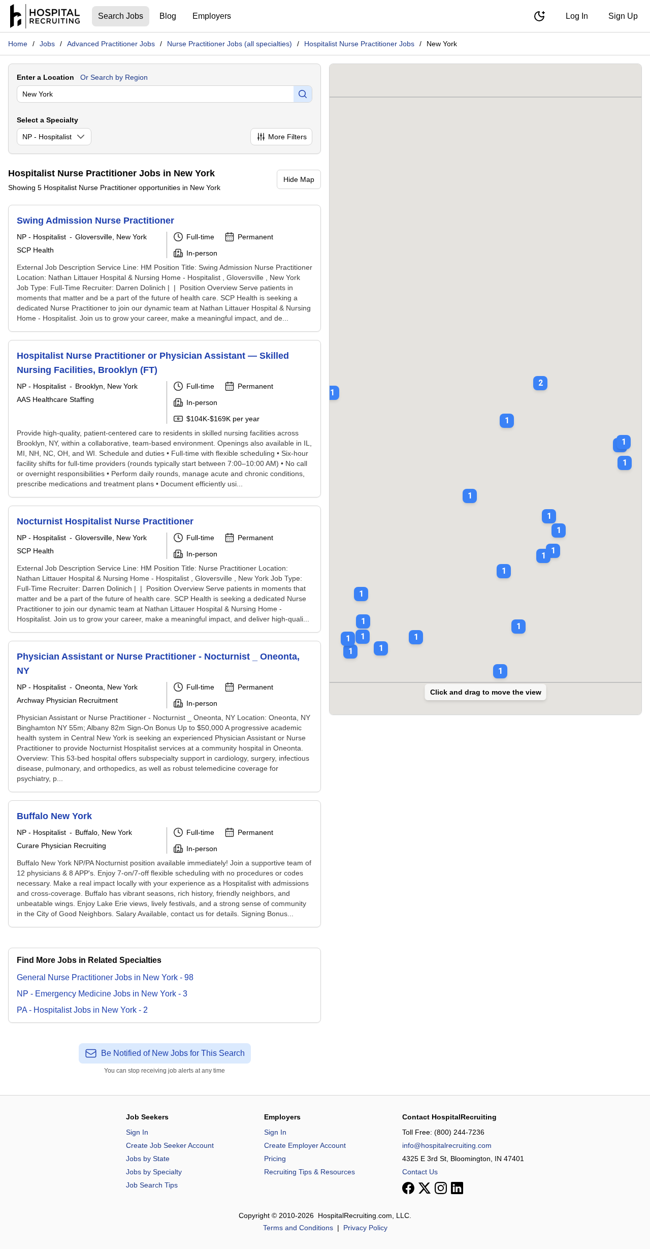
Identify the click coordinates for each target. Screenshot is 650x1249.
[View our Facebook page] (408, 1188)
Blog (167, 16)
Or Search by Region (114, 77)
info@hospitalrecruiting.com (447, 1145)
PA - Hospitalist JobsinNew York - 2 (82, 1010)
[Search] (303, 94)
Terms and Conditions (298, 1228)
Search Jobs (120, 16)
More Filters (287, 137)
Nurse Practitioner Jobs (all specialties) (229, 44)
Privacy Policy (365, 1228)
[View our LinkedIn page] (457, 1188)
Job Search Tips (152, 1185)
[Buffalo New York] (164, 864)
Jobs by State (148, 1158)
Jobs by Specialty (154, 1172)
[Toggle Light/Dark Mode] (539, 16)
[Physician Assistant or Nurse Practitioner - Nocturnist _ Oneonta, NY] (164, 716)
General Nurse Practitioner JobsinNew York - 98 (105, 977)
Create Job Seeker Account (170, 1145)
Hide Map (298, 179)
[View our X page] (424, 1188)
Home (17, 44)
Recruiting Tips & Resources (309, 1172)
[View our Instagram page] (441, 1188)
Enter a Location (45, 77)
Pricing (275, 1158)
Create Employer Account (305, 1145)
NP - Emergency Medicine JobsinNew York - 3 (102, 993)
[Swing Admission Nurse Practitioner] (164, 268)
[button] (540, 376)
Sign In (137, 1132)
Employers (211, 16)
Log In (577, 16)
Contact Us (420, 1172)
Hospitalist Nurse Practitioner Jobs (359, 44)
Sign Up (623, 16)
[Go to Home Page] (45, 16)
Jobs (47, 44)
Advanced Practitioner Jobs (111, 44)
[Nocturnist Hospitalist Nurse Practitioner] (164, 569)
